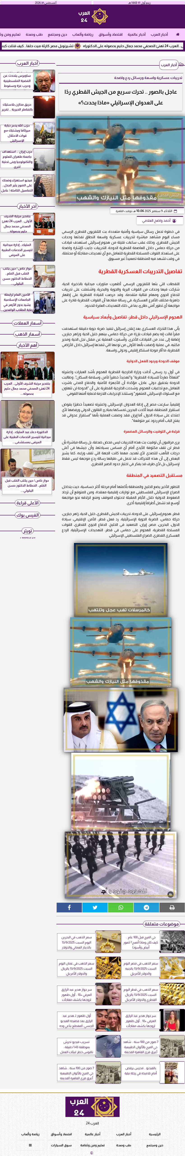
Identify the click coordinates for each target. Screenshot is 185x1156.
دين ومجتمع (57, 34)
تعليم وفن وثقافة (92, 1145)
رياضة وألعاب (82, 34)
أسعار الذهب (27, 334)
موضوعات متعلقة (162, 924)
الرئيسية (155, 1134)
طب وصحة (34, 34)
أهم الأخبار (27, 345)
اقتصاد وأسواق (111, 34)
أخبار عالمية (137, 34)
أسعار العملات (28, 323)
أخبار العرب (159, 34)
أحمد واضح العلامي (156, 220)
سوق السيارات (61, 1145)
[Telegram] (146, 907)
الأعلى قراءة (27, 503)
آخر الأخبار (28, 206)
